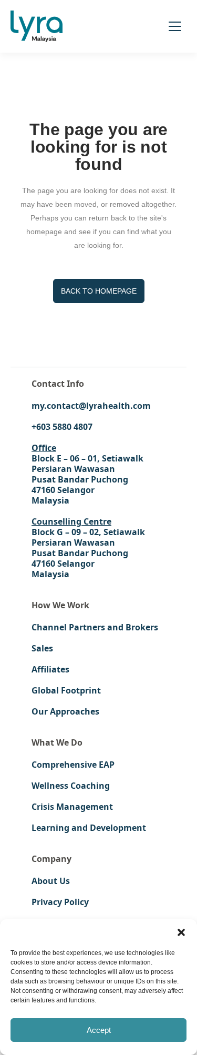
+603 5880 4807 (62, 427)
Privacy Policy (60, 902)
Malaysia (50, 500)
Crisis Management (72, 806)
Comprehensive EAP (73, 764)
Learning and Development (89, 827)
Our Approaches (65, 711)
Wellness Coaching (71, 785)
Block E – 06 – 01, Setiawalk (87, 458)
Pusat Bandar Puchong (80, 479)
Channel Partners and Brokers (95, 627)
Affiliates (50, 669)
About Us (51, 881)
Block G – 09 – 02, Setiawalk (88, 532)
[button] (181, 932)
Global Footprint (66, 690)
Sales (42, 648)
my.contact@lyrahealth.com (91, 405)
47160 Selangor (63, 490)
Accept (99, 1030)
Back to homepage (99, 291)
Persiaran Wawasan (73, 469)
